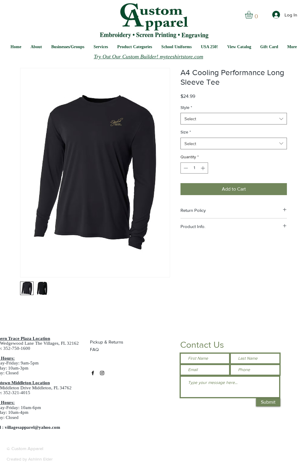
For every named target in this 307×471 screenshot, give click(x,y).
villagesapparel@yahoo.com (32, 427)
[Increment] (203, 168)
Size (185, 132)
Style (186, 107)
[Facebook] (93, 373)
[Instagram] (102, 373)
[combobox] (233, 118)
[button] (176, 47)
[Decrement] (185, 168)
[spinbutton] (194, 168)
